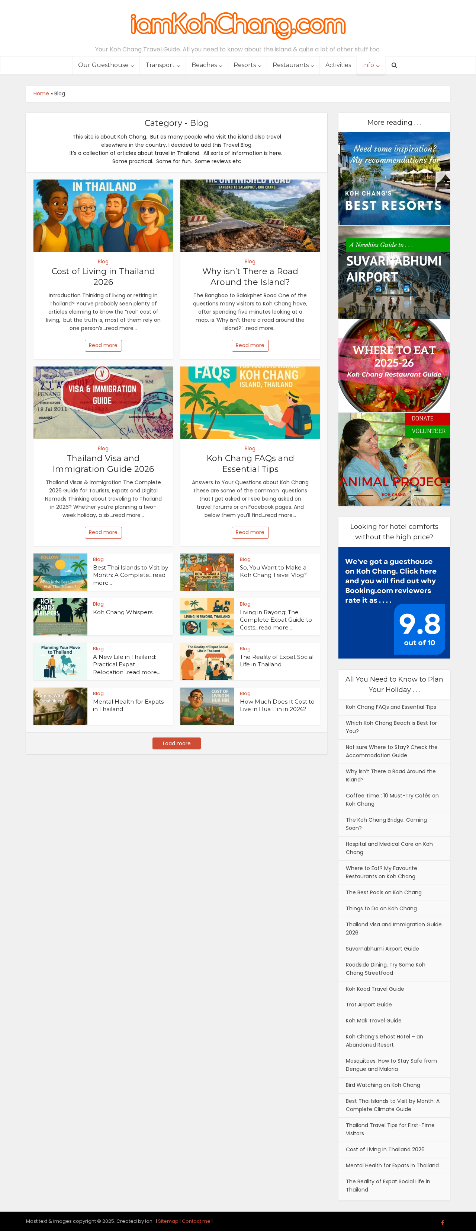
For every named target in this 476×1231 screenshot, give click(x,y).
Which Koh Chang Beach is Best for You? (391, 727)
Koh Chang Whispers (122, 612)
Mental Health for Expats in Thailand (392, 1165)
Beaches (204, 65)
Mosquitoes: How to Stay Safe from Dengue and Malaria (391, 1065)
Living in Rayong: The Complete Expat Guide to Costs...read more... (276, 620)
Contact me (196, 1221)
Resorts (245, 65)
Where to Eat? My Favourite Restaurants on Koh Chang (381, 872)
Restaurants (291, 65)
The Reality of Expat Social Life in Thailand (276, 660)
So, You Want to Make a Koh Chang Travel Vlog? (273, 571)
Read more (103, 345)
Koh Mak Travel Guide (374, 1020)
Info (368, 65)
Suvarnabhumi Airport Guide (382, 948)
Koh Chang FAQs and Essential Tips (250, 463)
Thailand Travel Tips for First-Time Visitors (390, 1129)
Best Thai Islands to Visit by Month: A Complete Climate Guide (393, 1105)
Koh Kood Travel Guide (375, 989)
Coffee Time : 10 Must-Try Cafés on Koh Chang (392, 800)
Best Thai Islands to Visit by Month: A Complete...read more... (130, 575)
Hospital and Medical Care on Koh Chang (389, 848)
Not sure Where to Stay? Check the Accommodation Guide (392, 751)
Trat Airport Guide (369, 1004)
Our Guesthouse (103, 65)
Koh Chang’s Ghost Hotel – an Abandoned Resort (384, 1040)
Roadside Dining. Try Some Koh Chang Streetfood (385, 969)
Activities (338, 65)
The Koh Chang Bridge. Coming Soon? (386, 824)
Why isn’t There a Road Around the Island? (250, 276)
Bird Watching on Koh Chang (383, 1085)
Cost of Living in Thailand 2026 (103, 276)
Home (41, 93)
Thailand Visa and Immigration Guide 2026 (103, 463)
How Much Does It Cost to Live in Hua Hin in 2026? (277, 705)
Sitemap (168, 1221)
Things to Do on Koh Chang (381, 908)
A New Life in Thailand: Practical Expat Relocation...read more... (126, 664)
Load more (177, 743)
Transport (160, 65)
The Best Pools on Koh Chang (384, 892)
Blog (103, 261)
